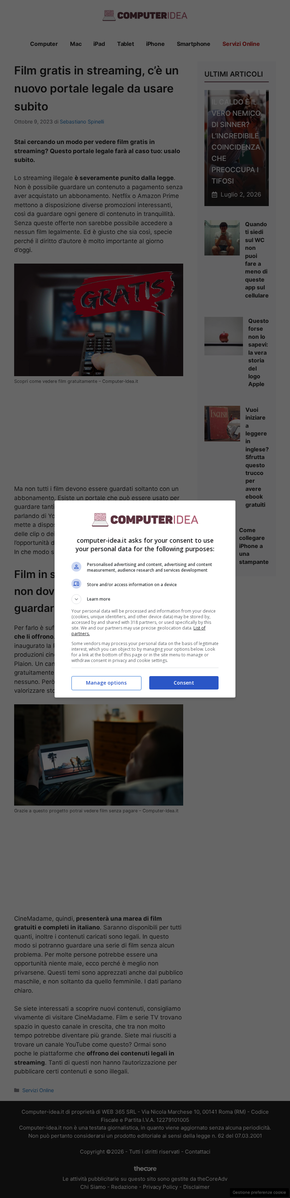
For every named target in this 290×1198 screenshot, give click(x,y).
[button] (145, 599)
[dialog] (145, 599)
